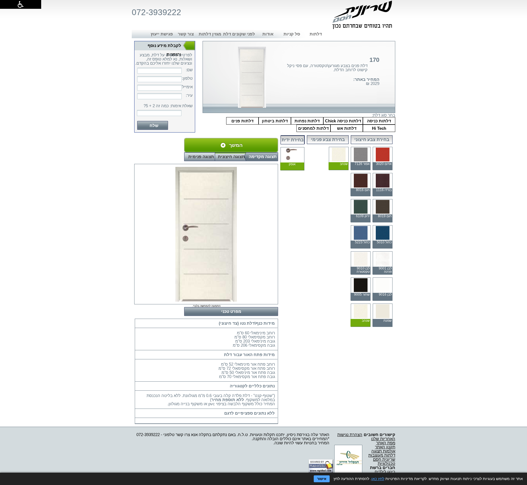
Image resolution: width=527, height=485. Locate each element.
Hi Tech (379, 128)
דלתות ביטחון (275, 121)
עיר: (189, 95)
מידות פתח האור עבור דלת (249, 354)
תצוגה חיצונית (231, 156)
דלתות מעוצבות (381, 455)
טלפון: (187, 78)
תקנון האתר (385, 447)
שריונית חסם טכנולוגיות (384, 461)
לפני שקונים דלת (239, 34)
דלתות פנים (242, 121)
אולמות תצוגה (383, 451)
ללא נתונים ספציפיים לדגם (249, 413)
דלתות (316, 34)
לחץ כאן (377, 478)
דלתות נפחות (307, 121)
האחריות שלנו (383, 438)
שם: (189, 70)
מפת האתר (385, 442)
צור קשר (186, 34)
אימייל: (187, 87)
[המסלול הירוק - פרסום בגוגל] (348, 471)
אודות (267, 34)
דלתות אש (347, 128)
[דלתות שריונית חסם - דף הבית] (362, 15)
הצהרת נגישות (349, 434)
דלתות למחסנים (313, 128)
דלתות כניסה (379, 121)
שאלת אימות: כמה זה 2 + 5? (168, 105)
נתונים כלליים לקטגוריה (252, 386)
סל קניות (292, 34)
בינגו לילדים (385, 471)
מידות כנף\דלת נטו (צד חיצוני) (247, 323)
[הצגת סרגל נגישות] (20, 4)
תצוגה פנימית (201, 156)
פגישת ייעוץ (162, 34)
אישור (321, 479)
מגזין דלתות (210, 34)
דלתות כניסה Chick (343, 121)
